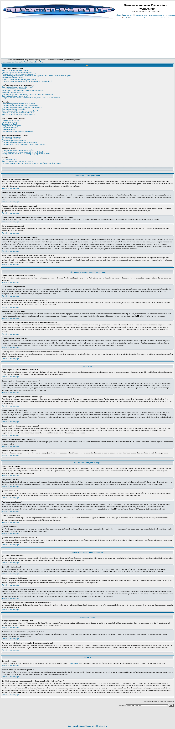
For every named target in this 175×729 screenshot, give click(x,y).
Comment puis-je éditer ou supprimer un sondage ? (20, 111)
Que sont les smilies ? (9, 124)
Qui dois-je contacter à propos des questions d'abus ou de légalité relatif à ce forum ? (31, 163)
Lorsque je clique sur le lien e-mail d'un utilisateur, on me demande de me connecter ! (31, 98)
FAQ (119, 15)
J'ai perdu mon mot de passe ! (12, 78)
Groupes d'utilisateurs (157, 15)
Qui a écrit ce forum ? (9, 160)
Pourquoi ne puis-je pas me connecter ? (16, 70)
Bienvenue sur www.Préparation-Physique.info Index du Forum (23, 62)
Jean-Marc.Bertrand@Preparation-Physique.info (87, 726)
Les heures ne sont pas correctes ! (14, 89)
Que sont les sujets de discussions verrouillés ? (18, 131)
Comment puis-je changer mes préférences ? (17, 87)
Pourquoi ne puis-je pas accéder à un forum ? (18, 113)
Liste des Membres (141, 15)
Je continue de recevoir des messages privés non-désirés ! (22, 152)
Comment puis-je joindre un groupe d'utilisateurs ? (19, 142)
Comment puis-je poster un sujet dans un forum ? (19, 104)
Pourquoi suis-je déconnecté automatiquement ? (19, 74)
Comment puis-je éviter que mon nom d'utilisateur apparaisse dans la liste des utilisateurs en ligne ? (36, 76)
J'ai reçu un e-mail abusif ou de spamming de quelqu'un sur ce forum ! (26, 154)
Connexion (166, 18)
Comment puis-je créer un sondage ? (15, 109)
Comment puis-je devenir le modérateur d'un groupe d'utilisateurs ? (25, 144)
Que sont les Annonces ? (10, 128)
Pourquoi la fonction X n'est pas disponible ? (17, 161)
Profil (125, 18)
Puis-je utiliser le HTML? (10, 122)
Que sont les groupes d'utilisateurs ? (14, 141)
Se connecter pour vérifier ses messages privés (145, 18)
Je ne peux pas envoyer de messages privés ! (18, 150)
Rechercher (128, 15)
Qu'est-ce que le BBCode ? (11, 120)
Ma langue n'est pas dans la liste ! (13, 92)
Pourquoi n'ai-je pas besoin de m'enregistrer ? (18, 72)
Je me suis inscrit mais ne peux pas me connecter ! (19, 79)
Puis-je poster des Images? (11, 126)
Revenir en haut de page (10, 188)
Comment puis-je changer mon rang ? (15, 96)
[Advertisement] (60, 51)
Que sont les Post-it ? (9, 129)
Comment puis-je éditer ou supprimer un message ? (20, 105)
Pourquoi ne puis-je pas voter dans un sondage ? (19, 114)
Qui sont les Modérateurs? (11, 139)
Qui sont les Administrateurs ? (12, 137)
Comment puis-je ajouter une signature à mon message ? (22, 107)
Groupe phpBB (73, 663)
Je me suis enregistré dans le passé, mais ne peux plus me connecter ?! (27, 81)
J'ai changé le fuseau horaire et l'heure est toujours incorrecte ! (23, 91)
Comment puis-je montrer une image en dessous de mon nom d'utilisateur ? (28, 94)
